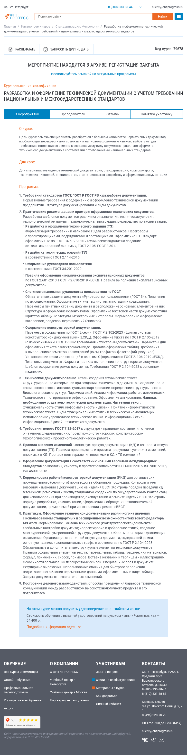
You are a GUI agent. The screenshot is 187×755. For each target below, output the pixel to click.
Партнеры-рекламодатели (69, 700)
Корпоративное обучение (22, 700)
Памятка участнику (156, 114)
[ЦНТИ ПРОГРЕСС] (17, 16)
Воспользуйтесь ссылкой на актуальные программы (93, 74)
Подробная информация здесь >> (54, 627)
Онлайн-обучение (17, 680)
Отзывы (113, 114)
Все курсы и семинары (21, 672)
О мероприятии (27, 114)
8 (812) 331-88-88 (154, 693)
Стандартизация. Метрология (77, 26)
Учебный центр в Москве (68, 692)
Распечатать (25, 49)
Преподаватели (72, 114)
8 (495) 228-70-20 (154, 715)
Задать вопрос (107, 672)
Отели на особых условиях (115, 680)
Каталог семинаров (35, 26)
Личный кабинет (108, 704)
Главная (10, 26)
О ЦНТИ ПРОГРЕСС (64, 672)
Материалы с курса (110, 688)
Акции (8, 708)
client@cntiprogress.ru (157, 731)
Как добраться (106, 696)
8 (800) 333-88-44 (154, 689)
